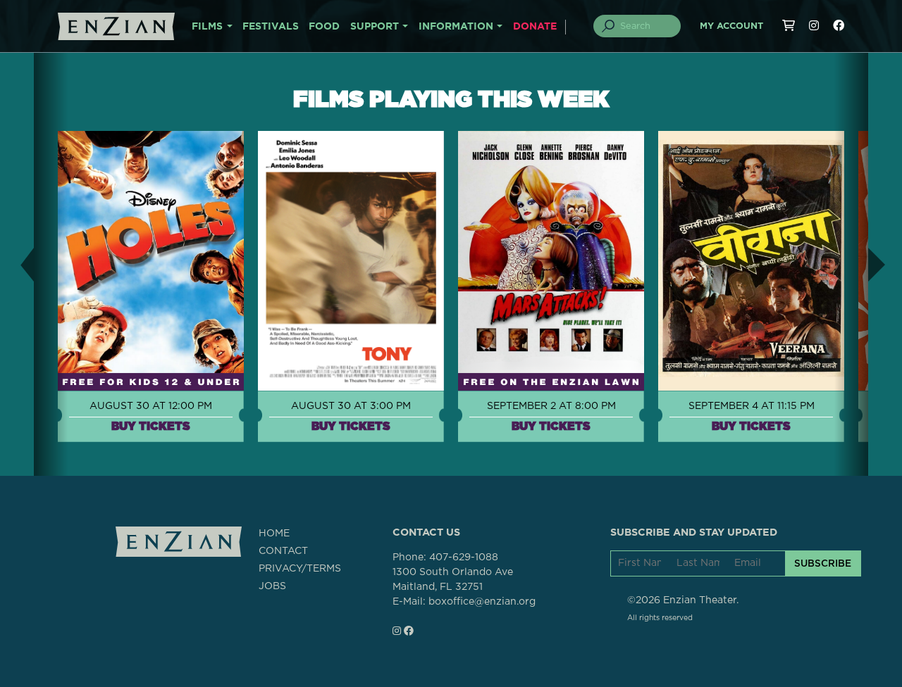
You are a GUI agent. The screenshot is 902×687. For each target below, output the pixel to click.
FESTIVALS (270, 27)
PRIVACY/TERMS (300, 569)
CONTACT (283, 551)
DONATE (535, 27)
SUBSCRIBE (822, 563)
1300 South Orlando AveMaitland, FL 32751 (453, 579)
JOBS (272, 586)
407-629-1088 (463, 557)
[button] (17, 264)
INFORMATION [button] (456, 27)
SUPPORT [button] (374, 27)
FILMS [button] (207, 27)
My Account (731, 26)
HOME (274, 533)
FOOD (324, 27)
